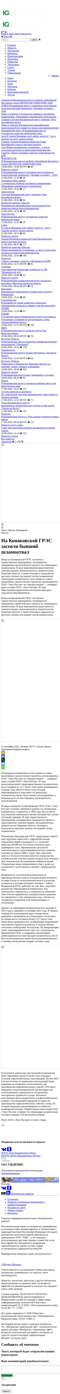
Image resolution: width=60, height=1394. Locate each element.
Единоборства (8, 300)
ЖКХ (4, 327)
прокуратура (7, 191)
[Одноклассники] (3, 752)
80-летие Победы (10, 339)
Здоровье (6, 266)
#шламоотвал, (21, 1153)
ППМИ (5, 314)
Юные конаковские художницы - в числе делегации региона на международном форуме (28, 251)
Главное (11, 45)
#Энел (32, 1153)
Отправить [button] (7, 1375)
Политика (12, 59)
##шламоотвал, (25, 1155)
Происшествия (15, 56)
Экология (6, 441)
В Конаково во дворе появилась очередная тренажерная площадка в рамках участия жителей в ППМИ (28, 305)
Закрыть (6, 1391)
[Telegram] (3, 764)
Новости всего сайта (12, 425)
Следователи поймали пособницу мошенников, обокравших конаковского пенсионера (26, 184)
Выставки (6, 289)
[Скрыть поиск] (40, 39)
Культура (12, 81)
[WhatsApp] (3, 767)
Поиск (4, 380)
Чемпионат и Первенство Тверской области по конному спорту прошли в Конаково (25, 365)
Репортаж (12, 53)
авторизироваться (10, 1173)
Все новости (7, 439)
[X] (3, 760)
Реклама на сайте (16, 1207)
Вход (6, 36)
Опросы (11, 89)
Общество (12, 61)
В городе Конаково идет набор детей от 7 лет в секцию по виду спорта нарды (25, 229)
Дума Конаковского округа (15, 402)
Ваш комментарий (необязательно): (25, 1361)
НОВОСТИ (10, 158)
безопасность (8, 350)
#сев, (11, 1153)
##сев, (13, 1155)
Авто (10, 83)
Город (10, 78)
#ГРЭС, (5, 1153)
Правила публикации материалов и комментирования (26, 1203)
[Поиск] (11, 36)
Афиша (55, 75)
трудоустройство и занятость (16, 391)
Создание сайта (18, 1338)
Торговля (12, 86)
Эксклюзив (13, 50)
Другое (11, 94)
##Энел (37, 1155)
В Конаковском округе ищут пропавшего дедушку (27, 375)
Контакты (12, 1213)
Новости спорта (9, 169)
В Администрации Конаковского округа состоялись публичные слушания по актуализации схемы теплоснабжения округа (28, 319)
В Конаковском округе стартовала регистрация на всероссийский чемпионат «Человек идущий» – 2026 (29, 173)
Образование (14, 73)
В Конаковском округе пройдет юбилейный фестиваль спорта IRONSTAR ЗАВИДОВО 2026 (30, 162)
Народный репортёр (18, 92)
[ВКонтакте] (3, 756)
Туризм (11, 70)
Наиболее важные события (15, 203)
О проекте (12, 1199)
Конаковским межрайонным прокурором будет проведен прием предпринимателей (26, 207)
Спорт (10, 67)
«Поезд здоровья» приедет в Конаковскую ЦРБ (26, 261)
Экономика (13, 64)
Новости (11, 48)
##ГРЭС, (5, 1155)
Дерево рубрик (15, 1210)
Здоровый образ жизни (13, 180)
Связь (4, 225)
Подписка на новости (22, 1193)
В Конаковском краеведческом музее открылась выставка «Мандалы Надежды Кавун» (26, 282)
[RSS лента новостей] (8, 1193)
